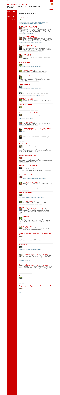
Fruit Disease (32, 42)
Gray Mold (25, 33)
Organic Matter (21, 23)
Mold (20, 197)
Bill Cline (28, 27)
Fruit (29, 42)
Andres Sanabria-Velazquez (27, 254)
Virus (24, 249)
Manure (28, 22)
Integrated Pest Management (41, 22)
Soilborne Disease (22, 260)
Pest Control (24, 22)
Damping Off (25, 23)
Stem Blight (30, 204)
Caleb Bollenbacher (32, 27)
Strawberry (21, 33)
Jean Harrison (33, 37)
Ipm (29, 260)
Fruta (22, 141)
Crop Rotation (35, 23)
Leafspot (40, 88)
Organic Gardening (30, 23)
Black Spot (44, 178)
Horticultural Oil (40, 23)
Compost (36, 22)
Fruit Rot (28, 33)
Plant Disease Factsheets (44, 254)
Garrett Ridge (29, 37)
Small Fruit (36, 42)
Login (51, 1)
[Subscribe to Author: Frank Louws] (52, 4)
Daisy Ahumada (26, 227)
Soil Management (32, 22)
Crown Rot (30, 51)
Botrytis (31, 33)
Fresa (24, 131)
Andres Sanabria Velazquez (40, 76)
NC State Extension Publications (17, 5)
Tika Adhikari (46, 76)
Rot (35, 95)
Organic (47, 22)
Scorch (40, 66)
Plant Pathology (26, 42)
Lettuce (21, 22)
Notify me (43, 10)
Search (51, 9)
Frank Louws (25, 27)
